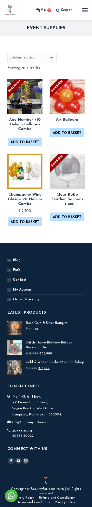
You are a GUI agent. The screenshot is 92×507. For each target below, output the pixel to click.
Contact (19, 280)
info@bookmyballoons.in (30, 422)
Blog (17, 260)
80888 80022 (23, 436)
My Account (23, 290)
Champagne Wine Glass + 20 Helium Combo (25, 199)
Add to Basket (25, 142)
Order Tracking (26, 299)
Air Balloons (67, 120)
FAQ (16, 270)
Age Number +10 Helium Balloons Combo (25, 124)
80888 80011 (22, 431)
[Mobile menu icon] (84, 10)
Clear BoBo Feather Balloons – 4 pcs (67, 199)
